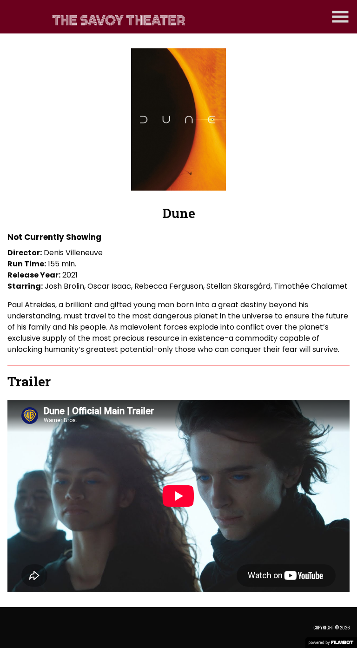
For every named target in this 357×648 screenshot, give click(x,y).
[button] (340, 17)
